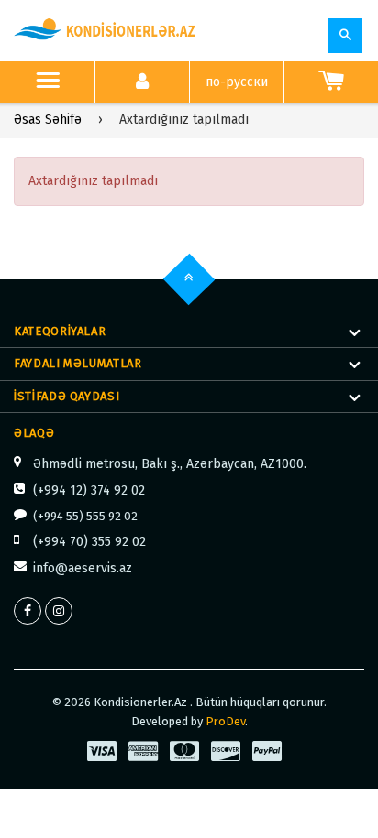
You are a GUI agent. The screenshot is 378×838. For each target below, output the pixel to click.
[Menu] (47, 82)
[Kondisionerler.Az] (105, 31)
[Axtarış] (345, 35)
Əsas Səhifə (48, 119)
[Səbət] (331, 82)
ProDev (225, 721)
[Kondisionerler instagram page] (58, 611)
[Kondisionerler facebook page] (27, 611)
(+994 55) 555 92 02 (85, 516)
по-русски (237, 82)
